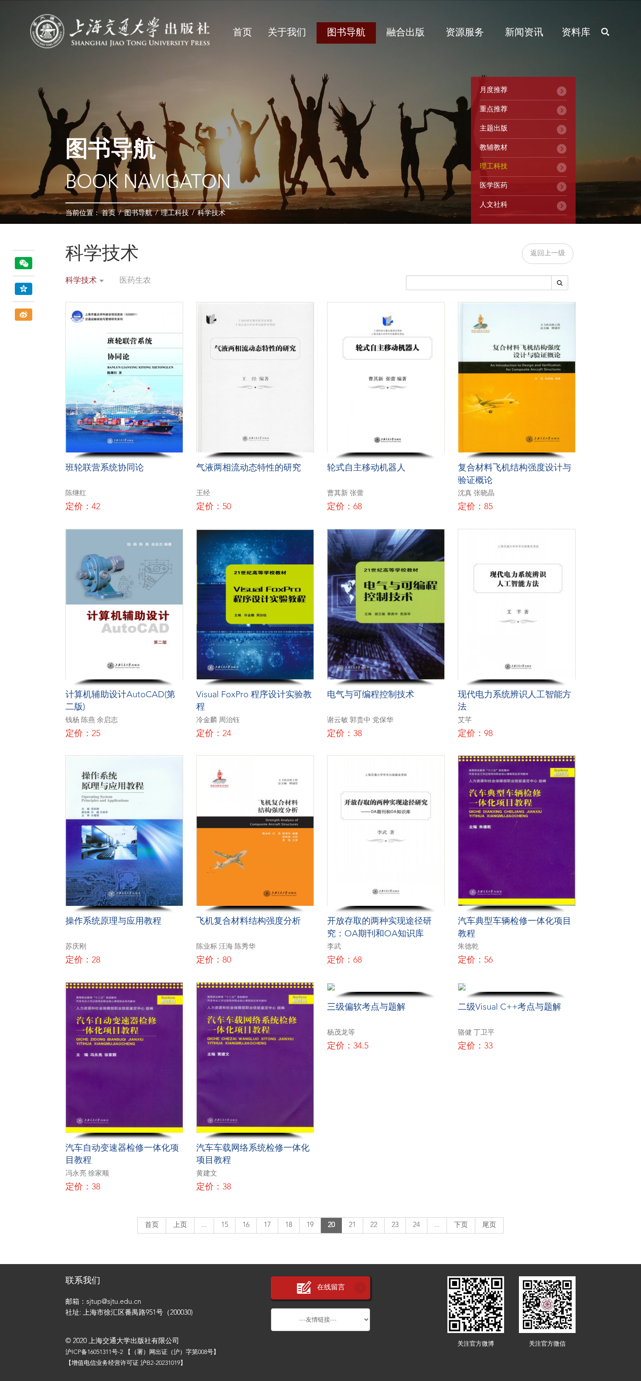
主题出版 (494, 128)
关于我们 (287, 33)
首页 (242, 33)
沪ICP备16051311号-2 (94, 1352)
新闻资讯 (524, 33)
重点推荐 (494, 109)
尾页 (489, 1225)
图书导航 (346, 33)
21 (352, 1225)
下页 (461, 1225)
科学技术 (211, 213)
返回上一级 (547, 253)
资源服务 (465, 33)
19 (310, 1225)
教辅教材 (494, 147)
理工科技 (175, 213)
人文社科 (494, 205)
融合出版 (405, 33)
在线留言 (331, 1287)
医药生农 (135, 280)
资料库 (576, 33)
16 (245, 1225)
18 (288, 1225)
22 (373, 1225)
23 (395, 1225)
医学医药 (494, 185)
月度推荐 (494, 90)
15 (224, 1225)
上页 (180, 1225)
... (204, 1225)
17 (267, 1225)
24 (416, 1225)
